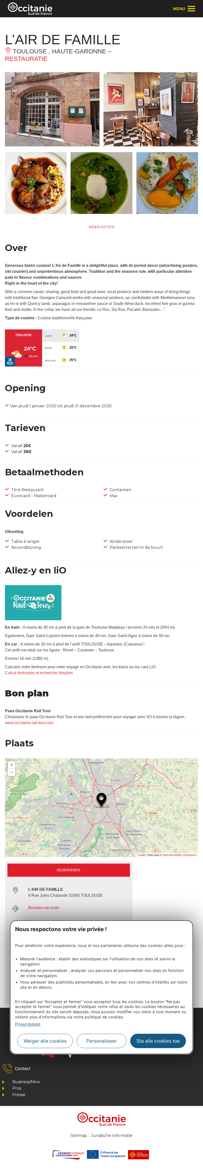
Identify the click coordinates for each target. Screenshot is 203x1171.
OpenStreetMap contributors (180, 854)
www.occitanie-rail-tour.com (29, 723)
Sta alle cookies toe (158, 1041)
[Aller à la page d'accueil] (30, 8)
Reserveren (68, 870)
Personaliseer (101, 1041)
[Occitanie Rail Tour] (33, 619)
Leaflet (142, 854)
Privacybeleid (27, 1024)
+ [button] (11, 765)
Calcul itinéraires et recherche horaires (39, 673)
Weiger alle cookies (45, 1041)
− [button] (11, 772)
